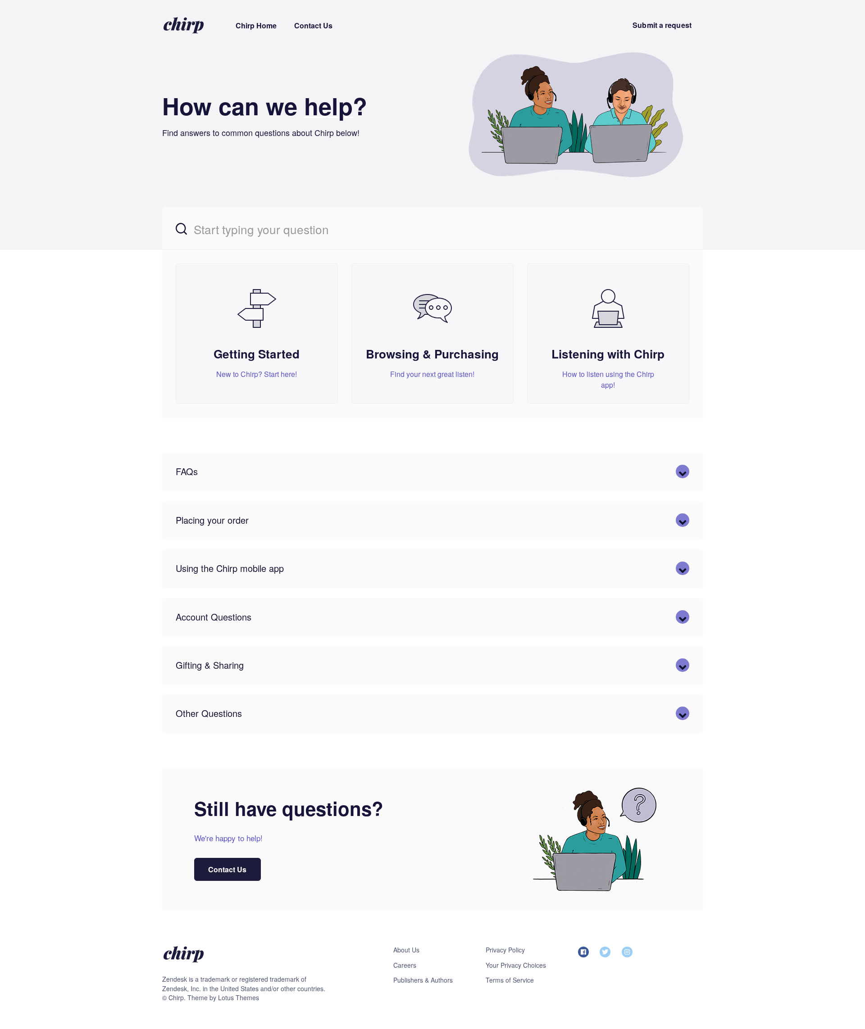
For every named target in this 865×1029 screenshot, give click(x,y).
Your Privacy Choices (516, 965)
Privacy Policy (505, 949)
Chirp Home (256, 25)
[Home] (183, 25)
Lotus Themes (238, 997)
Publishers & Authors (423, 979)
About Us (406, 949)
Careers (404, 965)
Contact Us (313, 25)
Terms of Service (510, 979)
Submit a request (662, 25)
